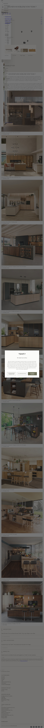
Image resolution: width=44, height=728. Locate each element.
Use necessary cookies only (11, 374)
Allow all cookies (32, 374)
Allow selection (22, 373)
